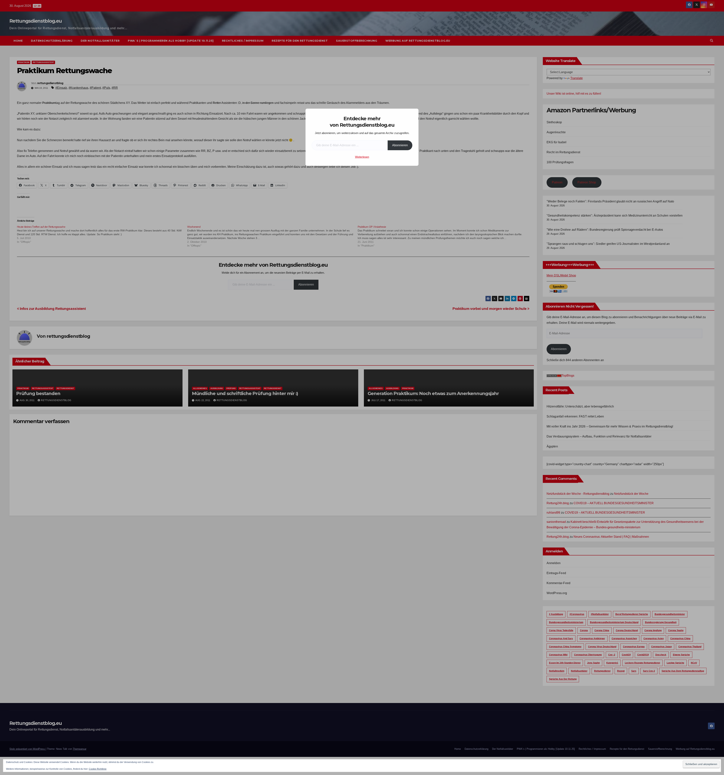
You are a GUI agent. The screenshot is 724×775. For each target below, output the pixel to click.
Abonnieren (400, 145)
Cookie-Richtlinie (98, 769)
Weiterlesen (362, 156)
